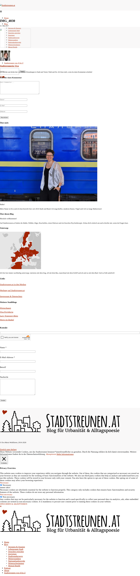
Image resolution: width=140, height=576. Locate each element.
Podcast (7, 568)
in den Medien (13, 284)
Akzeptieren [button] (51, 454)
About (6, 570)
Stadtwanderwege (15, 556)
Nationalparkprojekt (16, 561)
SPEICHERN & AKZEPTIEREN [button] (13, 504)
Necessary (7, 485)
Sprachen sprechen (16, 551)
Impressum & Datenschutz (11, 296)
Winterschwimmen (16, 563)
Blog (6, 24)
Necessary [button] (4, 483)
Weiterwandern (14, 558)
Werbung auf (12, 290)
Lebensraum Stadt (15, 549)
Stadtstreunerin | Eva (9, 66)
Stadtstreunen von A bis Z (13, 63)
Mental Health (14, 566)
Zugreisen (12, 554)
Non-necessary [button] (6, 494)
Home (6, 18)
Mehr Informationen (65, 454)
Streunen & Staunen (14, 28)
